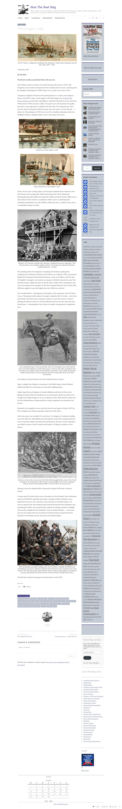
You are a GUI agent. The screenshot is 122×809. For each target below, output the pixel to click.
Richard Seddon (60, 601)
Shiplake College (94, 524)
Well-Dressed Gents (95, 588)
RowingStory (87, 737)
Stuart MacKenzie (87, 536)
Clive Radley (96, 284)
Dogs (90, 300)
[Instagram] (93, 18)
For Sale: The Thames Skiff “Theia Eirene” (94, 108)
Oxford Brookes (93, 451)
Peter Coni (90, 465)
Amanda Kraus (92, 249)
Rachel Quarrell (93, 480)
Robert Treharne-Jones (92, 491)
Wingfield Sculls (88, 596)
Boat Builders (95, 260)
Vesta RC (94, 583)
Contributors (35, 18)
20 (66, 791)
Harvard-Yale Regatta (90, 354)
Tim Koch (66, 604)
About (27, 18)
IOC (91, 384)
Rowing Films (88, 500)
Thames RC (96, 536)
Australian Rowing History (91, 680)
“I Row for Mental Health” (93, 134)
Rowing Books (47, 18)
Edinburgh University (87, 303)
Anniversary (89, 252)
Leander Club (89, 406)
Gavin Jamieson (92, 325)
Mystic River (94, 429)
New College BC (97, 434)
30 (42, 797)
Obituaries (90, 440)
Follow (87, 658)
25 (54, 794)
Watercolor (92, 193)
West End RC (52, 606)
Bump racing (96, 271)
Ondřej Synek (94, 447)
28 (31, 797)
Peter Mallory (97, 465)
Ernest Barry (89, 308)
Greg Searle (86, 337)
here (20, 296)
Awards (99, 255)
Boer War (33, 598)
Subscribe (97, 168)
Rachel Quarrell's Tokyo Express (93, 716)
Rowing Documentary (87, 497)
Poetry (85, 472)
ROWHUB (86, 721)
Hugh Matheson (87, 378)
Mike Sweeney (96, 426)
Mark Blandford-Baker (88, 418)
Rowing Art (71, 601)
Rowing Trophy (93, 518)
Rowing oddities (96, 511)
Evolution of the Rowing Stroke (92, 687)
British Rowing (87, 685)
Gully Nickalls (86, 339)
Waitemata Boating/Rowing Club (30, 606)
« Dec (46, 801)
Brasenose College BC (89, 268)
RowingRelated (87, 734)
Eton (94, 309)
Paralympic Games (94, 460)
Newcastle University (88, 434)
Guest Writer (92, 337)
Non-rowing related (88, 437)
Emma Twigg (93, 306)
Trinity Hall (90, 572)
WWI (96, 617)
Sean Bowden (87, 524)
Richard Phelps (97, 483)
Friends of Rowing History (91, 692)
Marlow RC (96, 418)
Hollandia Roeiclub (92, 375)
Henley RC (95, 365)
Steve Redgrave (88, 530)
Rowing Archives (88, 723)
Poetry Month (92, 472)
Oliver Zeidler (87, 444)
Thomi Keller (90, 556)
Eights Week (95, 303)
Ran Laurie (90, 483)
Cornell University (87, 289)
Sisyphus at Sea (93, 144)
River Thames (94, 489)
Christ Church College (88, 284)
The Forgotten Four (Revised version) (94, 112)
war (44, 606)
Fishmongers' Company (88, 320)
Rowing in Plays (86, 509)
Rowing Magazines (95, 509)
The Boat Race (90, 539)
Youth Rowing (90, 619)
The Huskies (86, 548)
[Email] (100, 18)
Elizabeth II (86, 306)
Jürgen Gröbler (92, 398)
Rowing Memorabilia (89, 728)
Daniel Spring (86, 295)
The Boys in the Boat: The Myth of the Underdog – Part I (94, 150)
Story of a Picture (87, 533)
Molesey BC (87, 429)
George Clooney (89, 328)
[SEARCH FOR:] (92, 94)
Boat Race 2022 (95, 263)
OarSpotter (86, 707)
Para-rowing (86, 460)
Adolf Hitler (86, 246)
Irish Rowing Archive (89, 703)
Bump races (91, 271)
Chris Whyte (43, 598)
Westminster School (87, 591)
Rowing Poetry (60, 18)
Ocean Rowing (97, 440)
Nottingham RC (97, 437)
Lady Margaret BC (91, 403)
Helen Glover (97, 362)
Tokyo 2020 (86, 563)
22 (36, 794)
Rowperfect (86, 739)
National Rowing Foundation (92, 705)
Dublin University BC (95, 300)
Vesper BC (89, 583)
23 (42, 794)
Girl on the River (88, 694)
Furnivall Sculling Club (90, 323)
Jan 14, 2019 (21, 24)
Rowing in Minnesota (89, 725)
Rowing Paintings (42, 604)
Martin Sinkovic (94, 421)
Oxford (86, 451)
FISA (85, 317)
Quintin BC (94, 477)
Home (20, 18)
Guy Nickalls (93, 339)
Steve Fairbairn (88, 527)
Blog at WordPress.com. (61, 804)
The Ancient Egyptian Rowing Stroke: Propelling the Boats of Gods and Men (95, 128)
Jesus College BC (87, 392)
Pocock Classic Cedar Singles (92, 714)
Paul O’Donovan (93, 462)
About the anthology (90, 56)
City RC (52, 598)
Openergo (86, 710)
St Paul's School (96, 533)
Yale (84, 619)
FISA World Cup (92, 317)
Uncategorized (24, 596)
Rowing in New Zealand (27, 604)
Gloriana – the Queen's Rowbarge (93, 696)
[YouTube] (96, 18)
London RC (35, 601)
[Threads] (103, 18)
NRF (84, 440)
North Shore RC (47, 601)
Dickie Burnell (90, 297)
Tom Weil (94, 563)
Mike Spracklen (90, 426)
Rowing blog (86, 495)
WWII (99, 617)
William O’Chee (90, 594)
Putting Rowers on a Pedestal (94, 117)
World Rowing (88, 608)
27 (66, 794)
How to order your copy (92, 68)
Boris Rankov (97, 265)
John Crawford (24, 601)
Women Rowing (88, 602)
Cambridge (88, 274)
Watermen (86, 588)
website (61, 379)
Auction (96, 252)
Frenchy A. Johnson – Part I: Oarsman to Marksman (94, 139)
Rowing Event (97, 498)
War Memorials (98, 585)
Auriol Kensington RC (90, 255)
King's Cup (90, 400)
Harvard (96, 351)
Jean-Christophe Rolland (95, 389)
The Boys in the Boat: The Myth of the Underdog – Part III (94, 156)
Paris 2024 (85, 462)
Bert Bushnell (89, 257)
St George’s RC (56, 604)
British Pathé (87, 683)
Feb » (51, 801)
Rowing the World (88, 730)
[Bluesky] (90, 18)
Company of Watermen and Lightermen (91, 286)
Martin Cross (86, 421)
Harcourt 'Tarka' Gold (90, 346)
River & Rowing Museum (90, 719)
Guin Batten (97, 337)
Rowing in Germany (94, 506)
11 (54, 788)
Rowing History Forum (91, 503)
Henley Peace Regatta (88, 365)
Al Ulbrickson (86, 249)
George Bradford (63, 598)
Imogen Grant (92, 381)
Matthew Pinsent (93, 423)
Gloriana (89, 331)
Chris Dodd (96, 280)
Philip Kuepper (90, 468)
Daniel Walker (93, 295)
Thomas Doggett (92, 548)
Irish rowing (95, 384)
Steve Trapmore (98, 530)
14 (31, 791)
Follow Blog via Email (92, 640)
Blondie (89, 260)
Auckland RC (23, 598)
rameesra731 (93, 186)
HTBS (47, 625)
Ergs (97, 306)
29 (36, 797)
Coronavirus (96, 289)
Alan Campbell (99, 246)
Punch (90, 477)
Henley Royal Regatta (89, 701)
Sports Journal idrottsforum (92, 741)
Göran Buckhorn (90, 342)
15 (36, 791)
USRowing (94, 580)
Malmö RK (98, 415)
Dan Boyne (86, 292)
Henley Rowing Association (91, 698)
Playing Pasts (87, 712)
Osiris (98, 447)
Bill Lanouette (95, 257)
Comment (71, 656)
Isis (100, 384)
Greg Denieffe (94, 334)
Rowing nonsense (87, 511)
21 (31, 794)
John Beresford (95, 392)
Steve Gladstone (98, 527)
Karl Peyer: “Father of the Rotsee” (95, 122)
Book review (92, 79)
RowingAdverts (88, 732)
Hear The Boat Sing (43, 7)
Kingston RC (96, 400)
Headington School (87, 357)
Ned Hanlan (94, 432)
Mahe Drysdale (91, 415)
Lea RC (97, 406)
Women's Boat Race (95, 599)
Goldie (93, 331)
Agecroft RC (92, 246)
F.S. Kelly (99, 314)
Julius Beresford (90, 395)
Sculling (97, 522)
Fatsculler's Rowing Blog (90, 689)
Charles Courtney (87, 280)
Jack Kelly (95, 387)
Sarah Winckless (92, 522)
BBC (84, 257)
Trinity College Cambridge (93, 566)
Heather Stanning (90, 362)
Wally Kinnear (91, 585)
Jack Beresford (88, 387)
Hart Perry (90, 351)
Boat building (87, 263)
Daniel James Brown (95, 292)
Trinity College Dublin (88, 569)
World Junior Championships (93, 605)
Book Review (91, 266)
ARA (93, 252)
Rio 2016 (85, 486)
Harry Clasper (93, 348)
